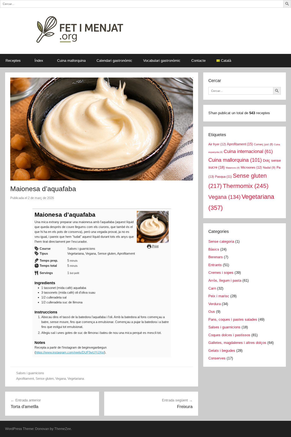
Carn (212, 288)
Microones (251, 167)
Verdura (214, 304)
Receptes (13, 61)
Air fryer (217, 144)
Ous (211, 312)
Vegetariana (76, 378)
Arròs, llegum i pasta (224, 280)
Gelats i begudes (221, 351)
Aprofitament (25, 378)
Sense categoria (221, 241)
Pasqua (223, 176)
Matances (233, 167)
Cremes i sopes (220, 273)
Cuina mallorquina (71, 61)
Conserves (217, 358)
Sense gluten (45, 378)
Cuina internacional (248, 151)
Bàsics (213, 249)
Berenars (215, 257)
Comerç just (263, 144)
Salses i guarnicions (30, 373)
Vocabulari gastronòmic (161, 61)
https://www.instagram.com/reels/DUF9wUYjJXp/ (70, 352)
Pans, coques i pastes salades (232, 319)
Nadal (269, 167)
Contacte (198, 61)
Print (154, 246)
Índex (39, 61)
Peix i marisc (218, 296)
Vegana (60, 378)
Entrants (215, 265)
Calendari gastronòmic (114, 61)
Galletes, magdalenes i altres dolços (237, 343)
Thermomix (245, 186)
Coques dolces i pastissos (229, 335)
